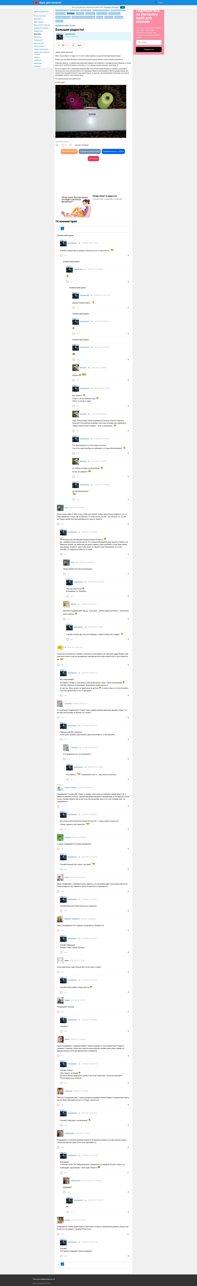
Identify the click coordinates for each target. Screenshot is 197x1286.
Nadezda (83, 368)
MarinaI (73, 604)
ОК (122, 7)
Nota (66, 508)
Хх (65, 647)
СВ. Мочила (38, 60)
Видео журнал (39, 22)
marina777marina (71, 788)
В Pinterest (93, 158)
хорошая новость (62, 142)
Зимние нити (38, 31)
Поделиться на (113, 151)
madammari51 (70, 1133)
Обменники (38, 63)
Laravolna (68, 704)
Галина (67, 1000)
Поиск (160, 2)
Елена (67, 877)
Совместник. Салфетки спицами (42, 53)
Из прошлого (38, 40)
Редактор (68, 1091)
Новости (37, 57)
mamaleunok (70, 34)
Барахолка (37, 37)
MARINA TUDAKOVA (72, 919)
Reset (79, 45)
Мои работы (38, 19)
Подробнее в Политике (111, 7)
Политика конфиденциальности (44, 1279)
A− (59, 45)
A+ (73, 45)
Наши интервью (39, 46)
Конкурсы (37, 66)
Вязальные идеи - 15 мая (65, 25)
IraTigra (67, 1220)
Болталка (37, 34)
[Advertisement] (74, 180)
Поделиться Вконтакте (90, 151)
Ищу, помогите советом (42, 25)
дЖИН (67, 1039)
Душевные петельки (41, 28)
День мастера (39, 43)
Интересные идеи (40, 16)
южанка (68, 837)
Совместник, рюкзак (41, 49)
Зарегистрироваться (41, 11)
